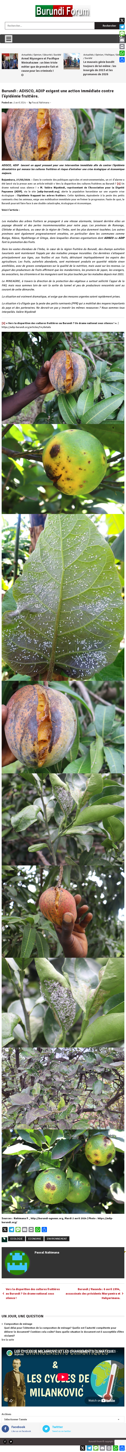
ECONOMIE (34, 1238)
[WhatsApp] (122, 53)
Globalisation (42, 54)
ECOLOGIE (16, 1238)
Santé (98, 54)
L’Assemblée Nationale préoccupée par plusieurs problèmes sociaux (99, 62)
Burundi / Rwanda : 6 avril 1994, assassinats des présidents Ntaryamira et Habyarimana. (93, 1293)
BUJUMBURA (27, 54)
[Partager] (122, 59)
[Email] (122, 40)
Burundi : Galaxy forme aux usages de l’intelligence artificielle (38, 69)
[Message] (122, 33)
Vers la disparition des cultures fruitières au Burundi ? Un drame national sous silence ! (33, 1293)
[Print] (122, 46)
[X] (122, 20)
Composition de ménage (18, 1324)
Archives (6, 1414)
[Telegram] (122, 27)
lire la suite (8, 1339)
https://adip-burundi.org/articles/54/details (26, 327)
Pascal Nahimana (40, 102)
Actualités (88, 54)
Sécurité (40, 58)
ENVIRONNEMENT (57, 1238)
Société (106, 54)
